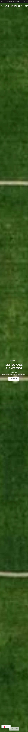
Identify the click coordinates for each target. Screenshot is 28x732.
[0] (26, 6)
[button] (13, 379)
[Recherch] (23, 6)
